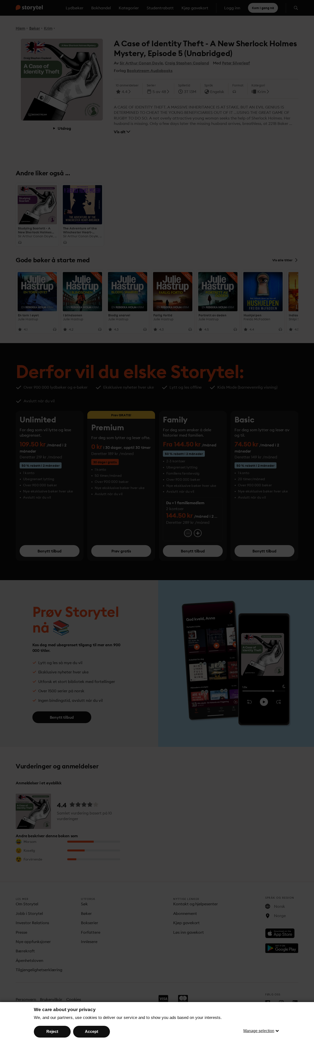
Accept (91, 1031)
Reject (52, 1031)
